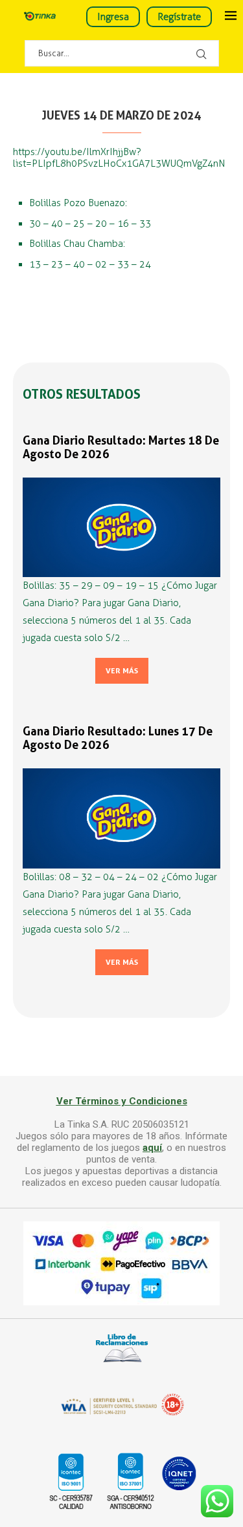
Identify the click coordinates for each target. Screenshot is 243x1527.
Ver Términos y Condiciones (121, 1101)
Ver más (122, 670)
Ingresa (113, 17)
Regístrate (179, 17)
